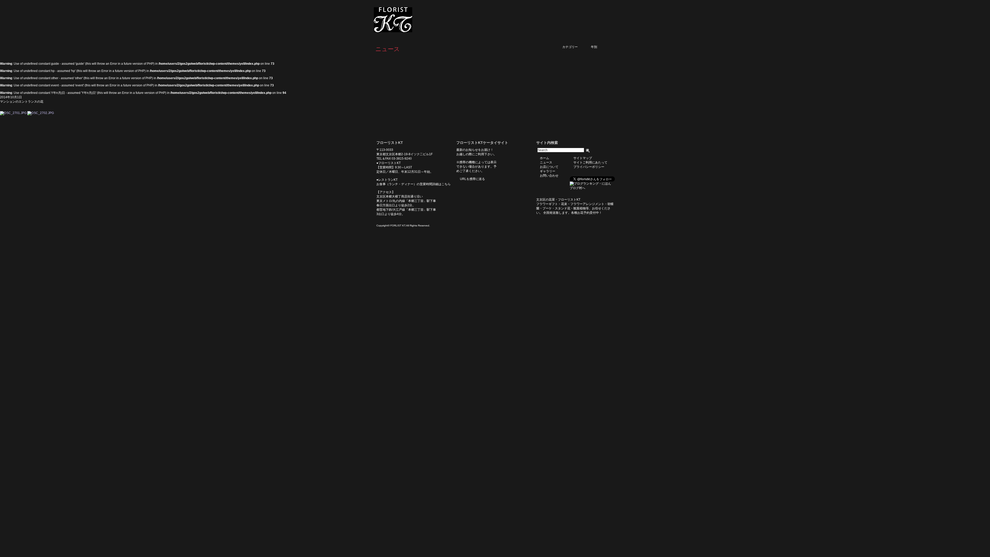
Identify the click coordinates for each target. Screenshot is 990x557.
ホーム (506, 19)
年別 (600, 47)
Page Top (234, 123)
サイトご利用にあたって (590, 162)
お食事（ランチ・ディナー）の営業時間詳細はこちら (413, 184)
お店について (549, 19)
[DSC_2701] (13, 113)
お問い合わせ (601, 19)
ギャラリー (575, 19)
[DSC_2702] (40, 113)
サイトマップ (582, 158)
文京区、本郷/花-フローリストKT (402, 19)
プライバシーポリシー (588, 167)
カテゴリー (574, 47)
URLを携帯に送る (472, 179)
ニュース (525, 19)
